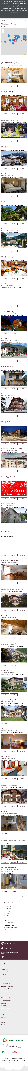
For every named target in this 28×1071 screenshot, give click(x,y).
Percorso (3, 967)
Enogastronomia (6, 1008)
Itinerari (3, 974)
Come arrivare (5, 983)
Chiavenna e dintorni (9, 930)
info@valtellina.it (12, 1062)
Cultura (3, 1003)
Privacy (20, 1062)
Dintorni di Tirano (8, 918)
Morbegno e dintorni (9, 927)
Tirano (5, 920)
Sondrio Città (7, 922)
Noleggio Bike (5, 972)
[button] (14, 40)
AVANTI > (23, 896)
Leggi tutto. (18, 12)
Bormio (6, 913)
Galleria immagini (6, 988)
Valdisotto (6, 906)
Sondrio (3, 1020)
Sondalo (6, 911)
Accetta (14, 16)
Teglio (5, 915)
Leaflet (25, 54)
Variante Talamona (7, 986)
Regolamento (5, 991)
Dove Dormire (5, 969)
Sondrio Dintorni (8, 925)
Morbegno (4, 1017)
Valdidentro (7, 908)
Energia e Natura (6, 1000)
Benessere (4, 1005)
